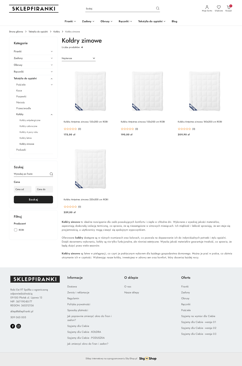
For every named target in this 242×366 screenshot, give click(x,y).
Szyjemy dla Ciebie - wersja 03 (198, 334)
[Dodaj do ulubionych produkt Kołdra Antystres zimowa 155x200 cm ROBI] (170, 68)
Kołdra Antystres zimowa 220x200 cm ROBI (86, 199)
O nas (127, 286)
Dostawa (72, 286)
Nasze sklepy (131, 292)
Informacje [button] (75, 277)
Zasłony (185, 292)
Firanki (185, 286)
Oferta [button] (185, 277)
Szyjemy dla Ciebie (78, 326)
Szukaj (33, 199)
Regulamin (73, 298)
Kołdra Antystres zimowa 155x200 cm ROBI (143, 121)
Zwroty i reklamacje (78, 292)
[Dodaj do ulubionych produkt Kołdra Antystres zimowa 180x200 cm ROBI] (227, 68)
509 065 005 (18, 317)
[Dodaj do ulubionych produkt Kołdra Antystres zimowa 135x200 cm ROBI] (113, 68)
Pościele (186, 310)
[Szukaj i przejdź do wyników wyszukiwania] (157, 8)
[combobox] (79, 58)
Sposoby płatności (77, 310)
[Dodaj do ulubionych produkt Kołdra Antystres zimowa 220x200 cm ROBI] (113, 146)
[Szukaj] (51, 174)
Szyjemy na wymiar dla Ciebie (198, 316)
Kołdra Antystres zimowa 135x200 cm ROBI (86, 121)
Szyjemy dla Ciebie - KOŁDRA (84, 332)
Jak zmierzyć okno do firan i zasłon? (87, 344)
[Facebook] (12, 326)
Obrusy (185, 298)
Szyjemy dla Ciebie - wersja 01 (198, 322)
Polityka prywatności (78, 304)
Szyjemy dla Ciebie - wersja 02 (198, 328)
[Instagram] (18, 326)
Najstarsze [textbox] (67, 58)
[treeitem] (33, 51)
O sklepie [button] (131, 277)
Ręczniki (185, 304)
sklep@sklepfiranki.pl (21, 311)
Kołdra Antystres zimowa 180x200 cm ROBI (200, 121)
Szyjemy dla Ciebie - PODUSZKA (86, 338)
